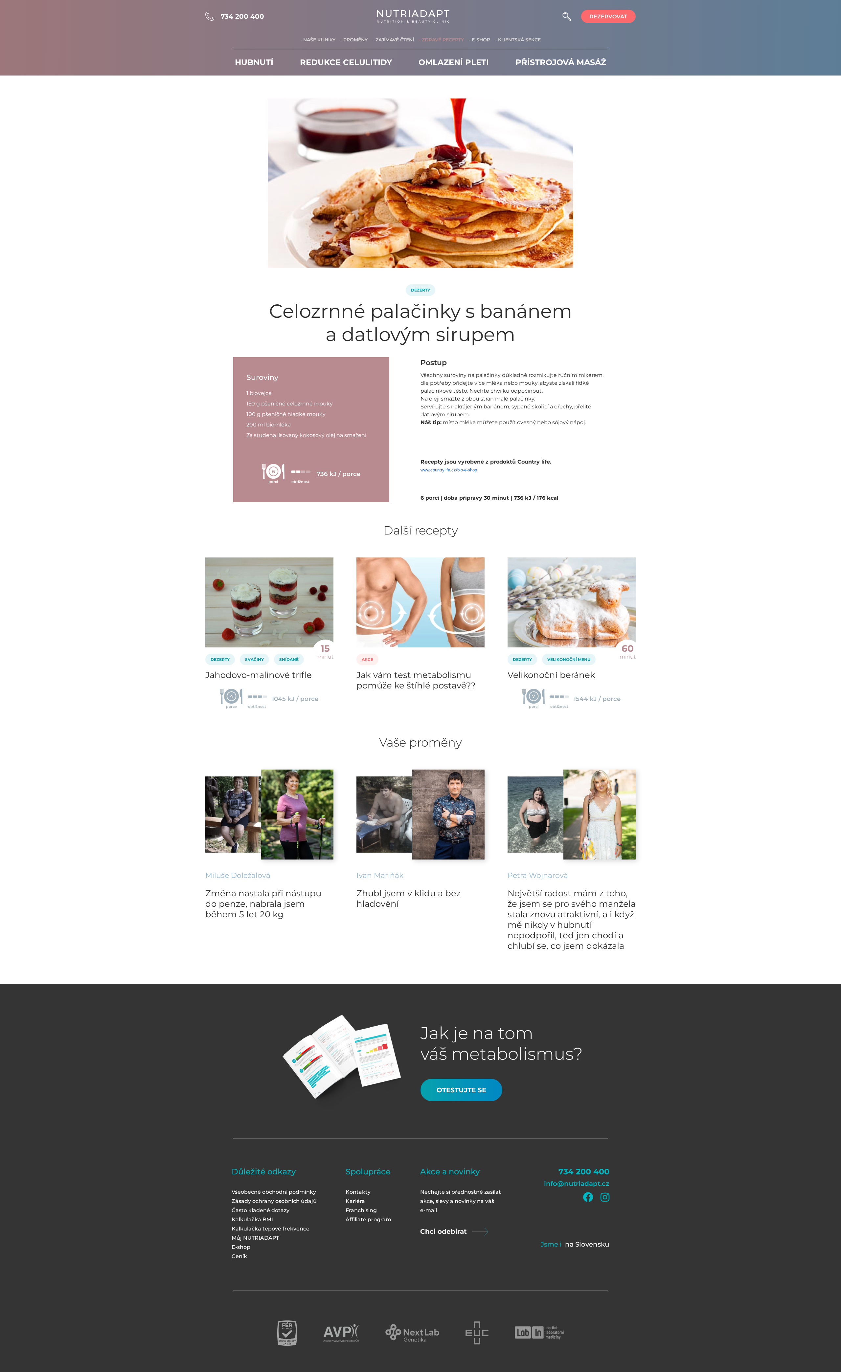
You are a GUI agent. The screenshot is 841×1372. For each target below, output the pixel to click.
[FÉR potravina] (287, 1333)
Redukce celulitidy (346, 62)
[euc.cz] (477, 1332)
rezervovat (608, 16)
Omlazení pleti (454, 62)
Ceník (239, 1256)
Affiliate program (368, 1219)
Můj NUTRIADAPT (255, 1238)
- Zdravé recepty (441, 40)
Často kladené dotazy (260, 1210)
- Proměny (354, 40)
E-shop (241, 1247)
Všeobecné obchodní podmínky (274, 1192)
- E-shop (479, 40)
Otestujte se (461, 1090)
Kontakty (358, 1192)
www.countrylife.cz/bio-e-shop (448, 470)
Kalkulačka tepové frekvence (270, 1229)
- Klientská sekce (518, 40)
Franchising (361, 1210)
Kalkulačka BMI (252, 1219)
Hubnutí (254, 62)
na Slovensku (587, 1244)
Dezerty (420, 290)
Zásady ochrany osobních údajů (274, 1201)
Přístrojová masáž (560, 62)
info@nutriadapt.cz (576, 1183)
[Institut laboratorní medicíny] (539, 1333)
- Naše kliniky (317, 40)
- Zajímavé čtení (393, 40)
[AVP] (341, 1333)
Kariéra (355, 1201)
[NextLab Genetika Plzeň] (412, 1333)
